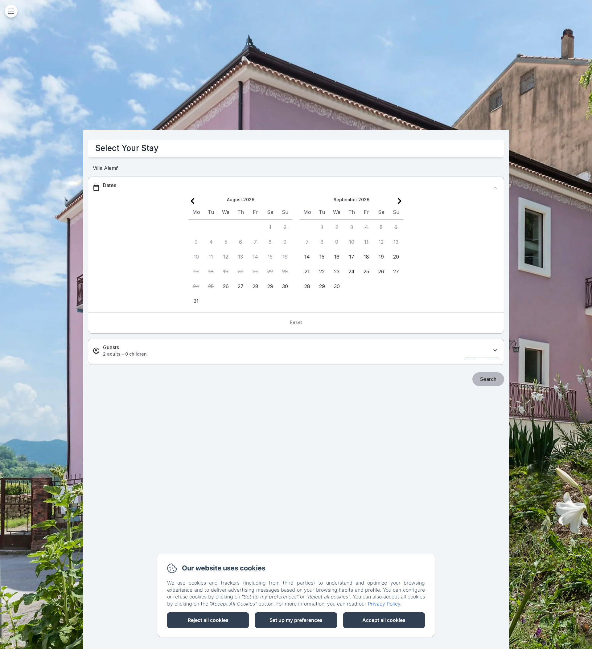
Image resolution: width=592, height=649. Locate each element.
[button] (270, 227)
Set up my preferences (296, 620)
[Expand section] (495, 350)
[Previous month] (192, 201)
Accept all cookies (383, 620)
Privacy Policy (384, 604)
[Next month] (399, 201)
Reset (296, 322)
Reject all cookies (208, 620)
